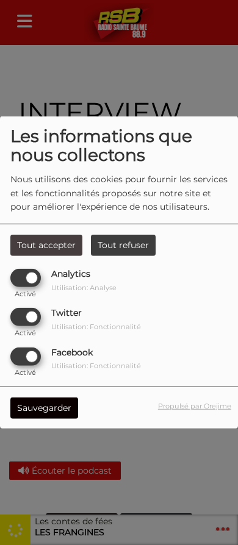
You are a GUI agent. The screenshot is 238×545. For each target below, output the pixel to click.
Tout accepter (46, 245)
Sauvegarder (44, 407)
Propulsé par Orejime (194, 405)
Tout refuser (123, 245)
